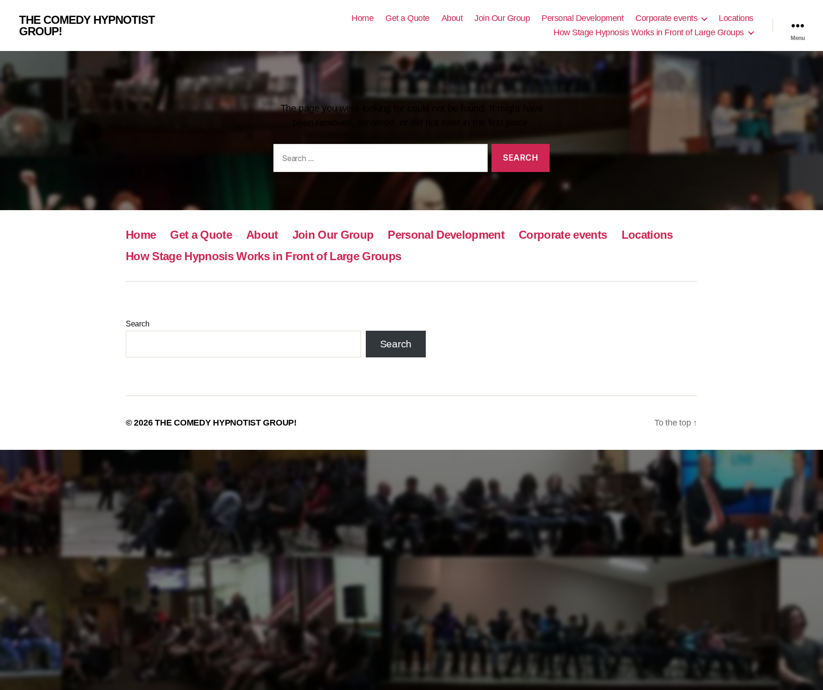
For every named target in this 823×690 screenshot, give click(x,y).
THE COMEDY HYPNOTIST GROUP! (87, 25)
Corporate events (666, 18)
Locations (736, 18)
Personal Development (582, 18)
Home (362, 18)
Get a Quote (407, 18)
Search (137, 324)
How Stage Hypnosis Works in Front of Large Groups (648, 32)
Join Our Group (502, 18)
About (452, 18)
